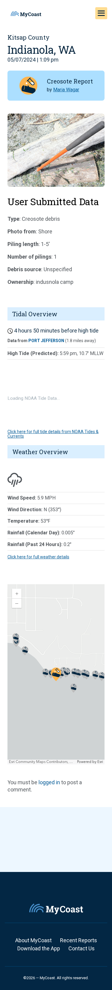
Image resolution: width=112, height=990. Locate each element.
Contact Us (81, 948)
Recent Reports (78, 940)
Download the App (38, 948)
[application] (56, 674)
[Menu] (101, 13)
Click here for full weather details (38, 556)
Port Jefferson (46, 340)
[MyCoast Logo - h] (26, 14)
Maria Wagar (66, 90)
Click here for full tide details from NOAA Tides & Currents (53, 434)
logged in (49, 782)
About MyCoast (33, 940)
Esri (100, 762)
